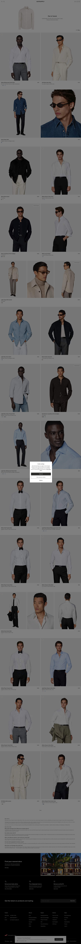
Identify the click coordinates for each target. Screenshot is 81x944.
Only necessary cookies (41, 477)
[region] (41, 472)
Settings (40, 480)
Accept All (41, 474)
